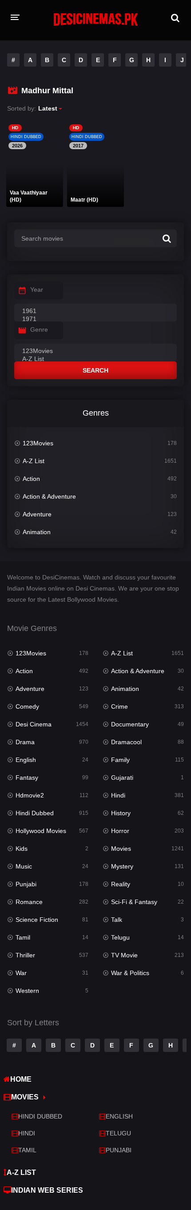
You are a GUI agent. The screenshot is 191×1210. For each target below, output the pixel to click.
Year (36, 289)
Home (21, 1079)
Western (27, 990)
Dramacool (126, 742)
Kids (22, 848)
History (121, 813)
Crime (119, 706)
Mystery (122, 866)
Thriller (25, 955)
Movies (121, 848)
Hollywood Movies (41, 830)
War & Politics (130, 972)
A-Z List (33, 460)
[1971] (95, 319)
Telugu (120, 937)
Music (24, 866)
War (21, 972)
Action (31, 478)
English (26, 759)
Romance (29, 901)
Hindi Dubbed (35, 813)
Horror (120, 830)
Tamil (23, 937)
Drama (25, 742)
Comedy (27, 706)
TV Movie (124, 955)
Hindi (118, 795)
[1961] (95, 311)
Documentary (130, 724)
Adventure (37, 514)
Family (120, 759)
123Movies (38, 443)
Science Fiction (37, 919)
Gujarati (122, 777)
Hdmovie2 (30, 795)
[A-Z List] (95, 359)
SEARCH (95, 370)
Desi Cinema (34, 724)
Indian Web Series (47, 1190)
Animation (37, 532)
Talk (116, 919)
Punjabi (26, 884)
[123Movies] (95, 351)
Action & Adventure (49, 496)
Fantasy (27, 777)
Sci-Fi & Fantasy (134, 901)
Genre (39, 329)
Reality (120, 884)
